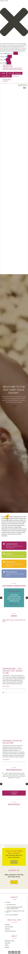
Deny (10, 73)
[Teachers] (4, 562)
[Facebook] (9, 952)
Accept (3, 73)
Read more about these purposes (12, 69)
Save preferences (6, 76)
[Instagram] (12, 952)
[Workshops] (4, 544)
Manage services (8, 66)
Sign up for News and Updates (14, 852)
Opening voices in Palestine (12, 742)
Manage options (7, 65)
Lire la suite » (6, 686)
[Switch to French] (24, 88)
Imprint (5, 81)
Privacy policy (7, 79)
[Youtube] (19, 952)
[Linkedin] (16, 952)
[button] (14, 22)
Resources (11, 572)
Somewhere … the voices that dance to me (13, 671)
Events (9, 554)
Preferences (18, 73)
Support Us (14, 870)
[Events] (4, 554)
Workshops (12, 544)
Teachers (10, 562)
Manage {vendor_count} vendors (12, 68)
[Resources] (4, 572)
